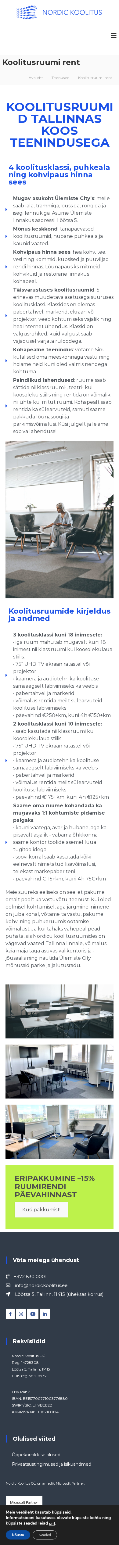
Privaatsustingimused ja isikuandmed (51, 1464)
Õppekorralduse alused (36, 1454)
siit (52, 1523)
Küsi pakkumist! (41, 1210)
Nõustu (18, 1534)
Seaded (45, 1534)
